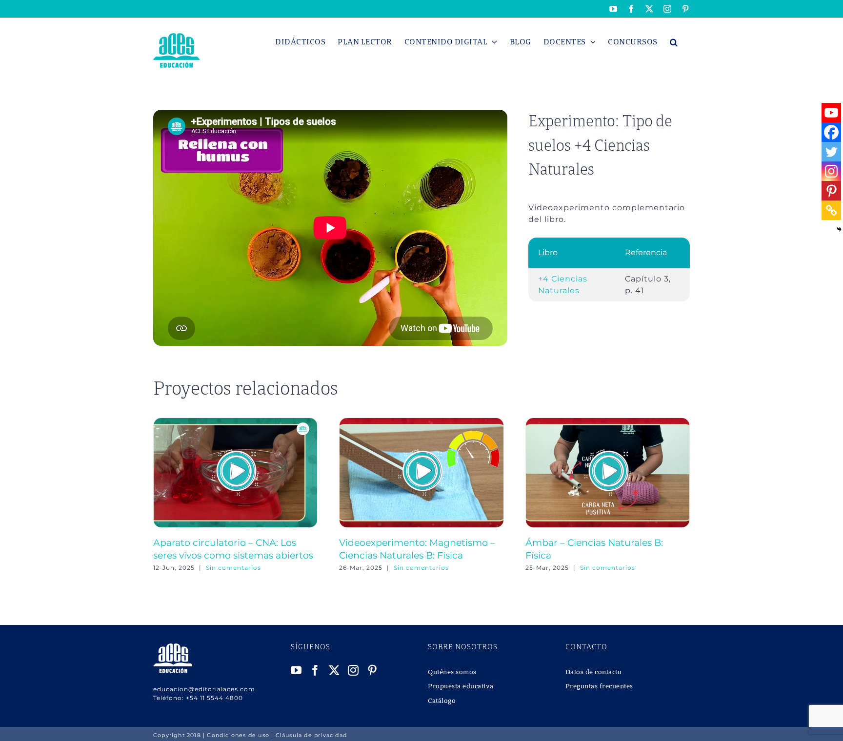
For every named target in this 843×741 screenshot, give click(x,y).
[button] (674, 41)
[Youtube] (831, 112)
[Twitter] (831, 151)
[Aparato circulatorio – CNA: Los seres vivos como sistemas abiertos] (235, 422)
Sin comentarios (233, 567)
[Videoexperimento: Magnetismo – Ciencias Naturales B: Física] (421, 422)
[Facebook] (831, 132)
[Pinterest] (831, 190)
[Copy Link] (831, 210)
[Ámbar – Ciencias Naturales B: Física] (607, 422)
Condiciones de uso (238, 735)
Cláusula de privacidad (311, 735)
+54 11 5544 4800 (214, 697)
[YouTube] (296, 670)
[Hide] (839, 229)
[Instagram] (831, 171)
